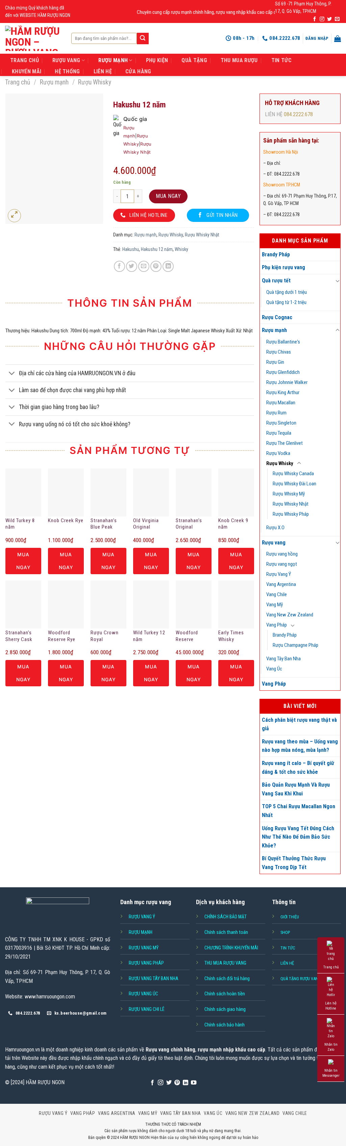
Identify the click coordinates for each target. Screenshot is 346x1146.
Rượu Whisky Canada (293, 473)
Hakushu (130, 249)
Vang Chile (276, 594)
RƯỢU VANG (66, 60)
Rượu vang (274, 542)
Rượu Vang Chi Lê (147, 1009)
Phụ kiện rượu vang (283, 267)
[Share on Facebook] (119, 266)
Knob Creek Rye (65, 520)
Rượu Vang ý (142, 916)
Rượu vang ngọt (281, 564)
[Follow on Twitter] (329, 19)
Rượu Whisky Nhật (290, 504)
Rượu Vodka (278, 453)
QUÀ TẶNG (194, 60)
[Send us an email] (337, 19)
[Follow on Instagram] (322, 19)
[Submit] (142, 38)
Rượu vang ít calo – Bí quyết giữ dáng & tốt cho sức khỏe (298, 767)
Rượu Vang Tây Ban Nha (153, 978)
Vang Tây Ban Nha (283, 659)
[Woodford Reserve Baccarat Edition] (194, 605)
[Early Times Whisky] (236, 605)
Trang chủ (17, 82)
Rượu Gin (275, 362)
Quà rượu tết (276, 280)
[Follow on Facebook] (314, 19)
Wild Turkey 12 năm (149, 636)
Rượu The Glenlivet (284, 443)
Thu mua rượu (239, 60)
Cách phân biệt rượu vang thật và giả (299, 724)
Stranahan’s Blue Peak (104, 523)
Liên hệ (103, 71)
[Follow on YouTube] (193, 1083)
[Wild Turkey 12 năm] (151, 605)
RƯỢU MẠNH (113, 60)
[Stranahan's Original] (194, 492)
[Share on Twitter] (131, 266)
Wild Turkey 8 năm (20, 523)
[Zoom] (14, 215)
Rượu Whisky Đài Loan (294, 484)
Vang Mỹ (274, 605)
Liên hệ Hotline (331, 1006)
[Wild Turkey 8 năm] (23, 492)
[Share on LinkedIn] (168, 266)
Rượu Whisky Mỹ (289, 494)
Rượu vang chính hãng (170, 1049)
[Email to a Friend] (143, 266)
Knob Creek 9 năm (233, 523)
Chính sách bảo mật (225, 916)
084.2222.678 (298, 114)
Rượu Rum (276, 413)
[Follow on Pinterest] (177, 1083)
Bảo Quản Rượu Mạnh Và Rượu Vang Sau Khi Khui (296, 789)
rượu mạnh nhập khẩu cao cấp (231, 1049)
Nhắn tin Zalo (331, 1047)
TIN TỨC (281, 60)
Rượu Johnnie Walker (286, 382)
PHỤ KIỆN (157, 60)
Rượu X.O (275, 528)
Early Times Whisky (231, 636)
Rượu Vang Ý (278, 574)
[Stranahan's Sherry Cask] (23, 605)
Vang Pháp (276, 625)
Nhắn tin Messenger (331, 1073)
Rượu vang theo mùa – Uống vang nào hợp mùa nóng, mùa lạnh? (300, 746)
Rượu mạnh (54, 82)
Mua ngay (168, 196)
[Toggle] (337, 281)
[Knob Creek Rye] (66, 492)
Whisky (181, 249)
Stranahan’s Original (189, 523)
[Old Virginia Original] (151, 492)
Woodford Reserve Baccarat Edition (187, 636)
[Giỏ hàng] (337, 38)
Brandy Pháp (276, 254)
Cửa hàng (138, 71)
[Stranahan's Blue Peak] (108, 492)
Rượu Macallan (280, 403)
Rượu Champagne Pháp (295, 645)
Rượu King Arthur (282, 392)
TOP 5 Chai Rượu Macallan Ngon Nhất (298, 810)
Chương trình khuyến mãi (231, 947)
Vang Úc (274, 669)
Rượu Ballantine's (283, 342)
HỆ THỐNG (67, 71)
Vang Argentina (281, 584)
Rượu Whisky (94, 82)
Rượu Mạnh (140, 932)
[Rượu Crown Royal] (108, 605)
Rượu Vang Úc (143, 993)
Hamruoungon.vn (22, 1049)
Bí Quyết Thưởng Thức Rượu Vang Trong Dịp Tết (294, 862)
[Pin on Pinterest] (156, 266)
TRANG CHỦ (24, 60)
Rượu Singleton (281, 423)
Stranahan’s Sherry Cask (18, 636)
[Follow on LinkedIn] (185, 1083)
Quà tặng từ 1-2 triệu (286, 302)
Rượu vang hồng (282, 554)
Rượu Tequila (278, 433)
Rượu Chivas (278, 352)
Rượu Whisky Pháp (291, 514)
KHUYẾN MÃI (26, 71)
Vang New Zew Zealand (289, 615)
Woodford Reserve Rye (61, 636)
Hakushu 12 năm (157, 249)
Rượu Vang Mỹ (143, 947)
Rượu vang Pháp (146, 963)
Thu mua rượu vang (225, 963)
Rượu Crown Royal (105, 636)
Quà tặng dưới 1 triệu (286, 292)
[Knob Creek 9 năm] (236, 492)
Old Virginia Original (146, 523)
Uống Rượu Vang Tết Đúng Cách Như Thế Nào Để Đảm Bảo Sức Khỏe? (298, 837)
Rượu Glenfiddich (283, 372)
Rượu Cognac (277, 317)
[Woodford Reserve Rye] (66, 605)
